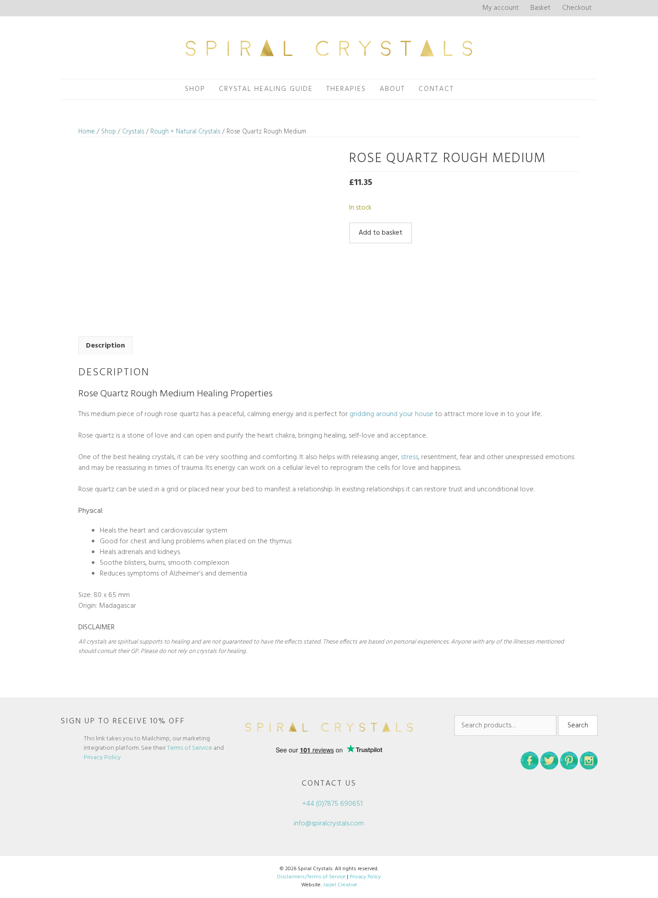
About (392, 89)
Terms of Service (189, 748)
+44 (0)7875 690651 (331, 804)
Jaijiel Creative (340, 885)
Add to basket (380, 233)
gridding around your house (391, 414)
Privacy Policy (102, 757)
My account (500, 8)
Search (578, 725)
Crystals (133, 131)
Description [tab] (105, 346)
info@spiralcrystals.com (329, 823)
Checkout (577, 8)
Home (86, 131)
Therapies (346, 89)
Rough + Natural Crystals (185, 131)
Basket (540, 8)
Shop (195, 89)
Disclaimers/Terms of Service (311, 876)
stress (409, 457)
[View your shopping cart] (470, 89)
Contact (436, 89)
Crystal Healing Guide (266, 89)
